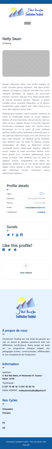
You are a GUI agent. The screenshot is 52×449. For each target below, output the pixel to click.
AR (3, 428)
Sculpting (41, 212)
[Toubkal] (26, 12)
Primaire (6, 413)
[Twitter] (8, 234)
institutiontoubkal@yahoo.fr (32, 390)
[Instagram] (21, 234)
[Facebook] (12, 234)
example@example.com (35, 207)
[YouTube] (17, 234)
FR (3, 423)
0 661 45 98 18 (26, 387)
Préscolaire (7, 409)
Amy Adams (26, 273)
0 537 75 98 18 (9, 387)
